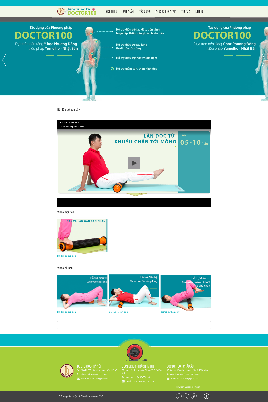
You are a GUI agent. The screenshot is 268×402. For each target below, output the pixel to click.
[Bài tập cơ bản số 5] (186, 292)
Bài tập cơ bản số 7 (66, 312)
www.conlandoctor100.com (188, 387)
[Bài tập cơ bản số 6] (134, 292)
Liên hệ (199, 11)
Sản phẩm (128, 11)
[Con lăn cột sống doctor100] (76, 11)
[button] (134, 163)
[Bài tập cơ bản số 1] (82, 236)
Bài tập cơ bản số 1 (66, 256)
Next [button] (264, 60)
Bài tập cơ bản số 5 (170, 312)
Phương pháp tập (165, 11)
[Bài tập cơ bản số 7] (82, 292)
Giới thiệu (111, 11)
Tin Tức (185, 11)
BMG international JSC (92, 396)
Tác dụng (144, 11)
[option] (134, 59)
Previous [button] (4, 60)
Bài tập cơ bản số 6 (118, 312)
